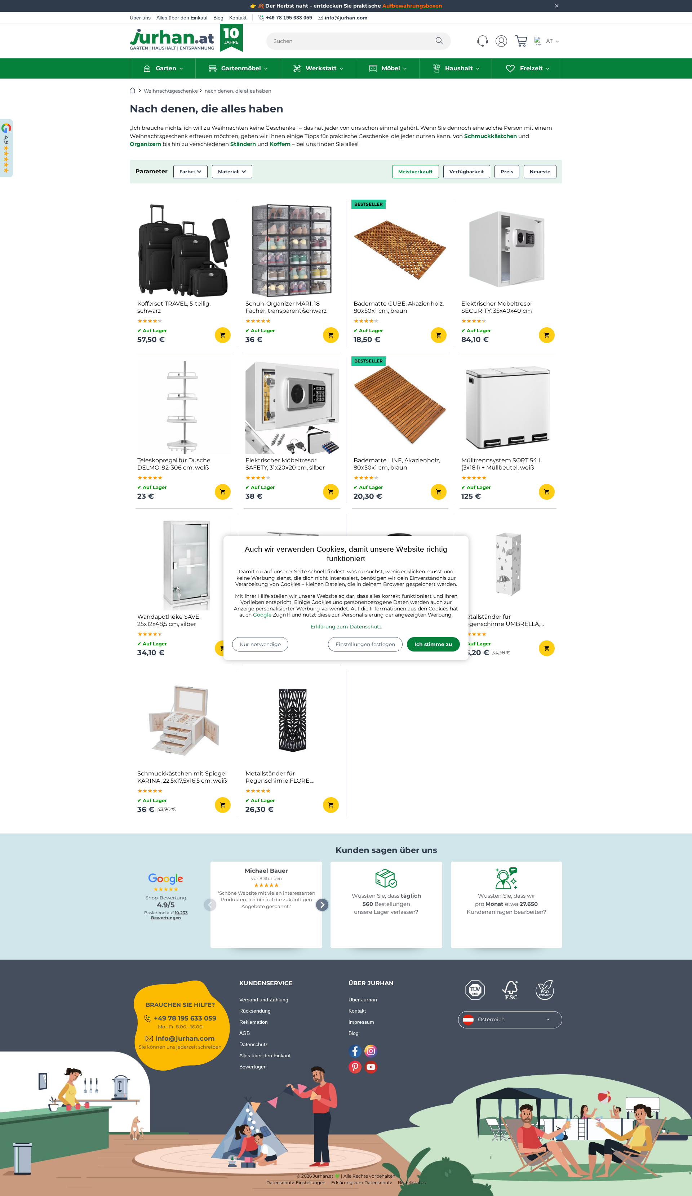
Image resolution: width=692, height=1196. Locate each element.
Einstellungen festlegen (365, 644)
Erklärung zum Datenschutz (346, 626)
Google (262, 615)
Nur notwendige (260, 644)
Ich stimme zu (433, 644)
